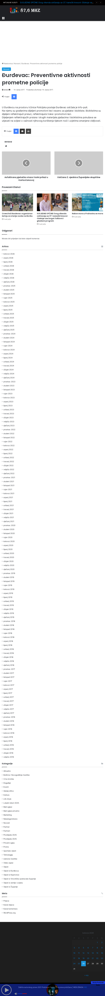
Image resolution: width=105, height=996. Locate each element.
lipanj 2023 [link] (8, 406)
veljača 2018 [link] (8, 661)
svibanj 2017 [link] (8, 697)
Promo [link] (6, 847)
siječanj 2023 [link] (8, 426)
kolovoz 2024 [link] (9, 350)
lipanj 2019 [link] (7, 597)
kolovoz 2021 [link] (8, 493)
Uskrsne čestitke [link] (10, 859)
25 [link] (79, 964)
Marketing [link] (7, 815)
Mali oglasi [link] (7, 807)
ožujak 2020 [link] (8, 561)
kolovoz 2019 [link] (8, 589)
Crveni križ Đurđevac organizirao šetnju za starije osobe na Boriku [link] (17, 214)
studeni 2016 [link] (8, 721)
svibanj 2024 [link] (8, 362)
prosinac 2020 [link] (9, 525)
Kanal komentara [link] (10, 909)
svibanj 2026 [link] (8, 266)
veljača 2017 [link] (8, 709)
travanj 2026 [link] (8, 270)
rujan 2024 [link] (7, 346)
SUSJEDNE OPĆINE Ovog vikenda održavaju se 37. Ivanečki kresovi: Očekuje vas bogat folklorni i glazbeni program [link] (52, 217)
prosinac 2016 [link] (9, 717)
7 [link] (92, 948)
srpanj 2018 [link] (8, 641)
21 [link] (93, 958)
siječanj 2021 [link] (8, 521)
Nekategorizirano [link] (10, 819)
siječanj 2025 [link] (8, 330)
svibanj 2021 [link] (8, 505)
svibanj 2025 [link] (8, 314)
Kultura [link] (6, 795)
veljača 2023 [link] (8, 422)
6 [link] (88, 948)
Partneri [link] (6, 831)
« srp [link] (86, 975)
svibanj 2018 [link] (8, 649)
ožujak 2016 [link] (8, 753)
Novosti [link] (17, 63)
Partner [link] (6, 827)
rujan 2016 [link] (7, 729)
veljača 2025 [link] (8, 326)
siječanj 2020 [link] (8, 569)
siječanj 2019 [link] (8, 617)
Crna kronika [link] (8, 779)
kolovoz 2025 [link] (8, 302)
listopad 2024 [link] (9, 342)
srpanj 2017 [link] (8, 689)
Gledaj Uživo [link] (8, 791)
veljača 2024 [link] (8, 374)
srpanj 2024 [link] (8, 354)
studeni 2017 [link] (8, 673)
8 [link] (97, 948)
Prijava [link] (6, 901)
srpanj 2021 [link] (8, 497)
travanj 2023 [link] (8, 414)
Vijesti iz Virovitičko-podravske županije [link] (19, 879)
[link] (3, 18)
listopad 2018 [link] (8, 629)
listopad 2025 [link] (9, 294)
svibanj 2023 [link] (8, 410)
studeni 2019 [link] (8, 577)
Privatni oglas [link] (9, 843)
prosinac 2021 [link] (9, 477)
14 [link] (93, 953)
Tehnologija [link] (8, 855)
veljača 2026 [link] (8, 278)
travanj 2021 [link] (8, 509)
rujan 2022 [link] (7, 441)
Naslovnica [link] (8, 63)
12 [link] (83, 953)
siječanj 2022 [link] (8, 473)
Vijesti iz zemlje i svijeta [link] (13, 883)
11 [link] (79, 953)
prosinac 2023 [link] (9, 382)
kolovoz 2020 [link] (9, 541)
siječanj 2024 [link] (8, 378)
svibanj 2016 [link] (8, 745)
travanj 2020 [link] (8, 557)
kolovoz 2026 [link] (9, 254)
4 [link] (78, 948)
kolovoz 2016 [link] (8, 733)
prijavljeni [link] (15, 239)
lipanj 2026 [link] (8, 262)
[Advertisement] (52, 42)
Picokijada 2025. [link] (10, 835)
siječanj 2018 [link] (8, 665)
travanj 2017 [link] (8, 701)
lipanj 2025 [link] (7, 310)
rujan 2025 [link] (7, 298)
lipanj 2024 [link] (8, 358)
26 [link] (83, 964)
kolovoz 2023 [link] (9, 398)
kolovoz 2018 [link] (8, 637)
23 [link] (102, 958)
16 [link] (102, 953)
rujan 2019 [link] (7, 585)
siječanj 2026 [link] (8, 282)
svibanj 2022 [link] (8, 457)
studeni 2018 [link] (8, 625)
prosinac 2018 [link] (9, 621)
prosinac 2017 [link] (9, 669)
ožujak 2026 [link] (8, 274)
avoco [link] (6, 90)
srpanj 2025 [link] (8, 306)
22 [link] (97, 958)
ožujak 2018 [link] (8, 657)
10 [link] (74, 953)
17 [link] (74, 958)
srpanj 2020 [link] (8, 545)
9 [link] (101, 948)
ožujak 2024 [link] (8, 370)
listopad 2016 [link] (8, 725)
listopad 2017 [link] (8, 677)
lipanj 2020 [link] (8, 549)
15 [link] (97, 953)
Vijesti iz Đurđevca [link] (11, 871)
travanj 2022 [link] (8, 461)
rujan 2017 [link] (7, 681)
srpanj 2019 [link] (8, 593)
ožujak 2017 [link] (8, 705)
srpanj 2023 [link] (8, 402)
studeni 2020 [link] (8, 529)
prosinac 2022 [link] (9, 430)
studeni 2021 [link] (8, 481)
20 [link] (88, 958)
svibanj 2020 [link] (8, 553)
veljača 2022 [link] (8, 469)
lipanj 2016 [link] (7, 741)
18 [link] (79, 958)
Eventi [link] (6, 787)
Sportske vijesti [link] (9, 851)
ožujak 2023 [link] (8, 418)
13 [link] (88, 953)
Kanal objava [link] (8, 905)
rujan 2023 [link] (7, 394)
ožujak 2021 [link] (8, 513)
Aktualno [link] (7, 771)
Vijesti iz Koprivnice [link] (11, 875)
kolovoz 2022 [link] (8, 445)
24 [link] (74, 964)
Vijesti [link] (5, 867)
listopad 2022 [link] (9, 437)
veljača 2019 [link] (8, 613)
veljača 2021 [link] (8, 517)
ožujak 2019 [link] (8, 609)
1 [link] (97, 942)
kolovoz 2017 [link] (8, 685)
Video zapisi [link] (8, 863)
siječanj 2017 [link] (8, 713)
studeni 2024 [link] (8, 338)
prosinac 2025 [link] (9, 286)
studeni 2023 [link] (8, 386)
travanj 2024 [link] (8, 366)
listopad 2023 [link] (9, 390)
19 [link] (83, 958)
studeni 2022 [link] (8, 434)
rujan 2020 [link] (7, 537)
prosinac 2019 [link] (9, 573)
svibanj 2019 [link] (8, 601)
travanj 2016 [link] (8, 749)
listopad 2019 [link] (8, 581)
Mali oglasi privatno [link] (11, 811)
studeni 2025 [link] (8, 290)
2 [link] (101, 942)
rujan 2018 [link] (7, 633)
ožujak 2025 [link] (8, 322)
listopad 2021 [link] (8, 485)
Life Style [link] (7, 799)
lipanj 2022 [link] (7, 453)
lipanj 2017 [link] (7, 693)
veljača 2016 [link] (8, 757)
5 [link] (83, 948)
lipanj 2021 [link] (7, 501)
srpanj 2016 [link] (8, 737)
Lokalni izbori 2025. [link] (11, 803)
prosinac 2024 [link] (9, 334)
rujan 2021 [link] (7, 489)
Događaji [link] (7, 783)
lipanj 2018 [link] (7, 645)
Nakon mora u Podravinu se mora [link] (87, 213)
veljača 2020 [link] (8, 565)
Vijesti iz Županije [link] (10, 887)
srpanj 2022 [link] (8, 449)
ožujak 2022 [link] (8, 465)
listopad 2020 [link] (9, 533)
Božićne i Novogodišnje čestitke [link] (16, 775)
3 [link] (74, 948)
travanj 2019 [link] (8, 605)
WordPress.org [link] (9, 913)
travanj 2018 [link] (8, 653)
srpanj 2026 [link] (8, 258)
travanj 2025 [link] (8, 318)
